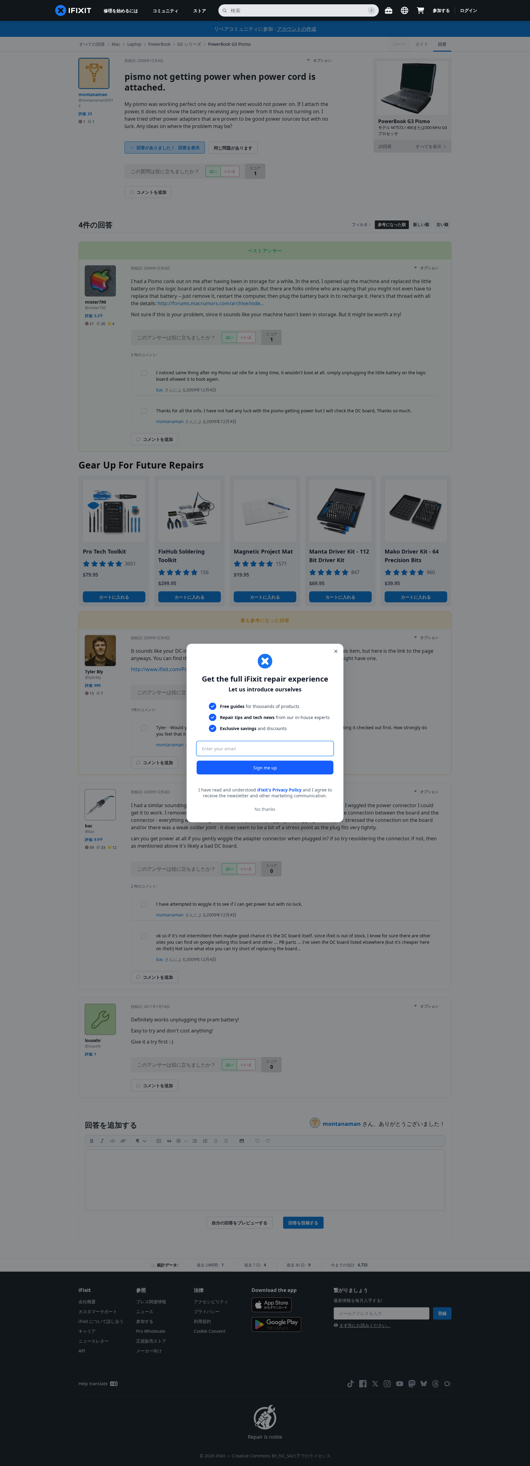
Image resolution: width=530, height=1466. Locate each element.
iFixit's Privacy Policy (279, 789)
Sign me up (265, 767)
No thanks (265, 809)
